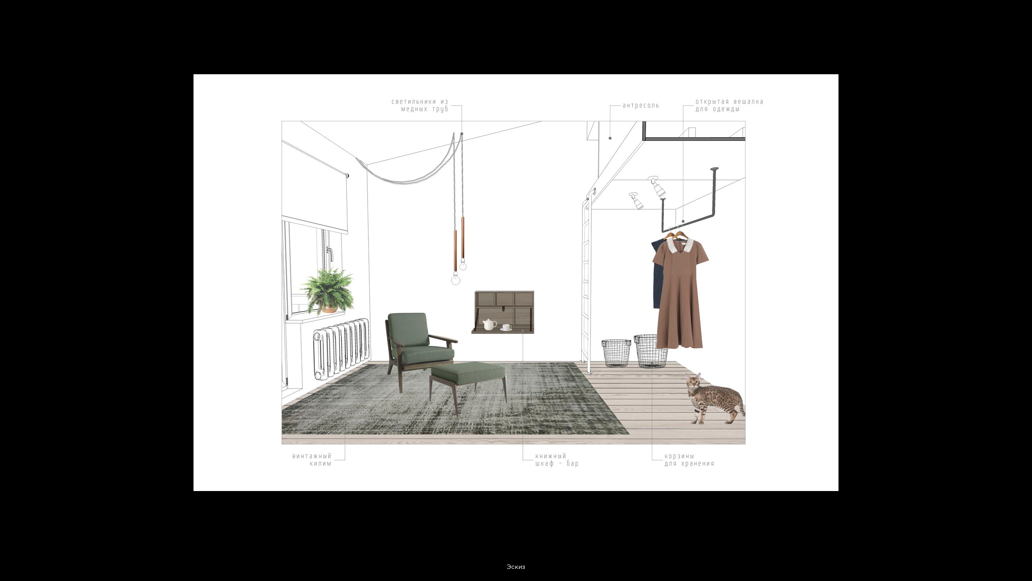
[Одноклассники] (806, 480)
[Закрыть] (1020, 12)
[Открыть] (1027, 44)
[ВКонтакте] (787, 480)
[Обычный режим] (16, 16)
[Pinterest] (767, 480)
